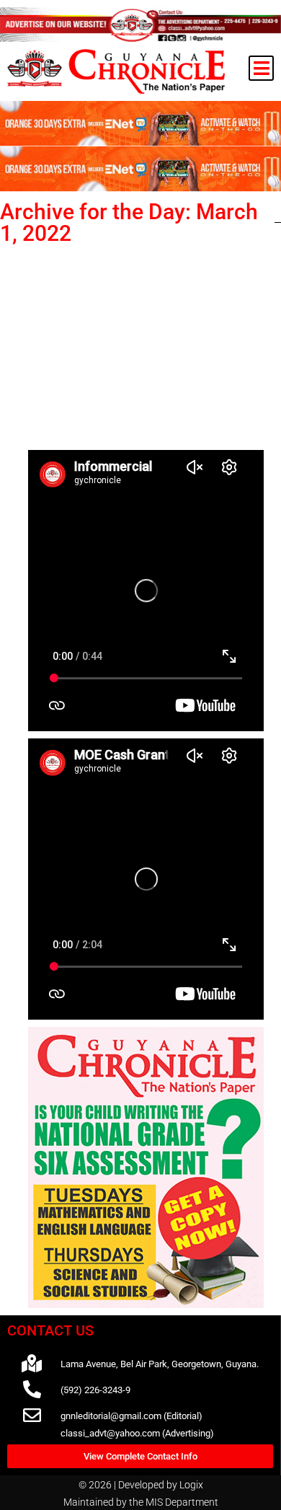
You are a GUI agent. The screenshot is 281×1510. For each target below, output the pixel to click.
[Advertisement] (146, 344)
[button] (261, 68)
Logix (191, 1485)
